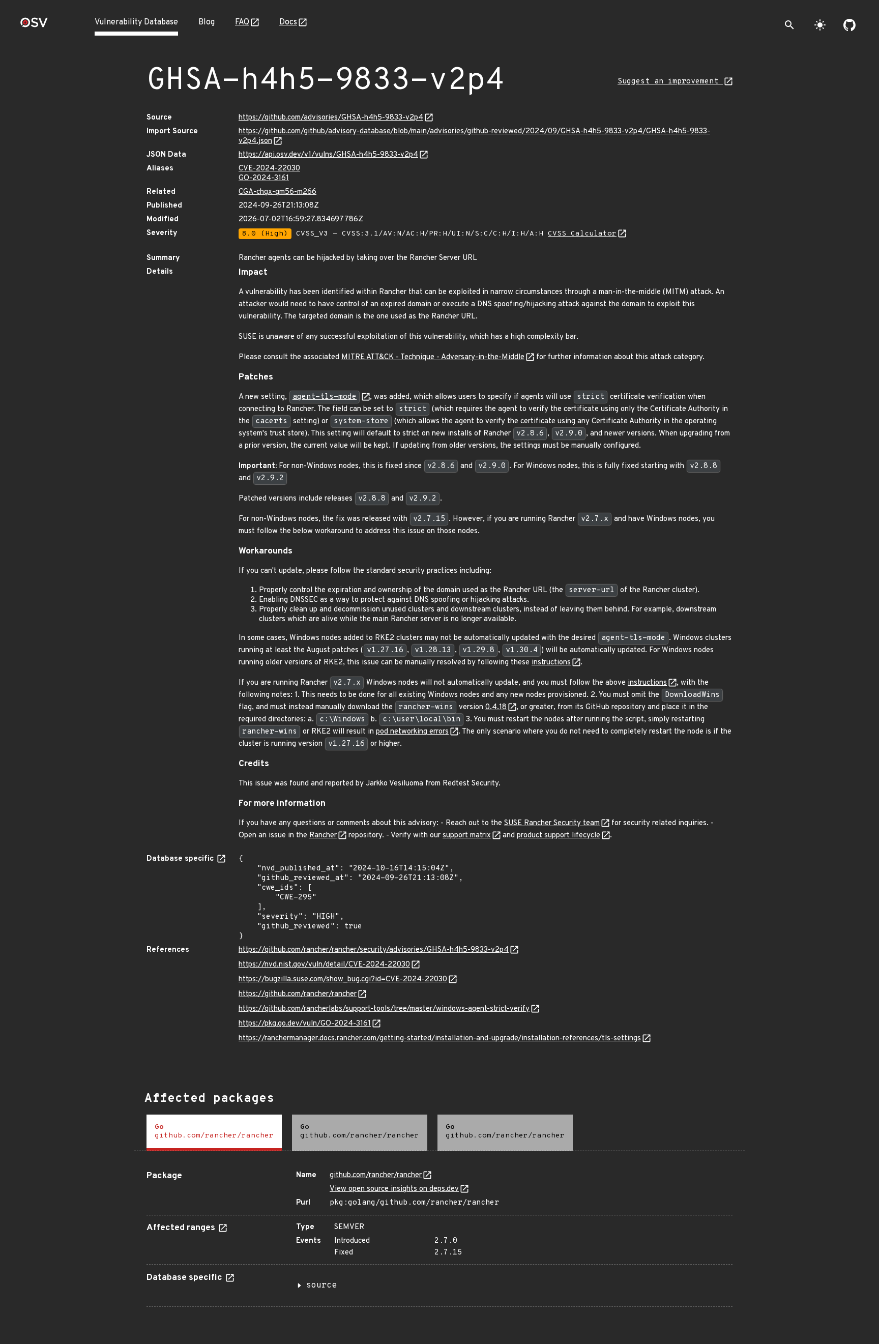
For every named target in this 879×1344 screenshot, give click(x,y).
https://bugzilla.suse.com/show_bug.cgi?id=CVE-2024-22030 (343, 979)
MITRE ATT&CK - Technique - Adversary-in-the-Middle (432, 357)
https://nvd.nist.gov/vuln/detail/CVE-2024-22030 (324, 965)
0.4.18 (496, 707)
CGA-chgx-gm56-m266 (277, 192)
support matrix (467, 835)
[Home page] (34, 25)
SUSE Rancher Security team (552, 823)
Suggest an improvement (670, 81)
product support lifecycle (558, 835)
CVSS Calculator (582, 233)
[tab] (214, 1133)
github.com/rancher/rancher (376, 1175)
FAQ (242, 22)
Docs (288, 22)
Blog (206, 22)
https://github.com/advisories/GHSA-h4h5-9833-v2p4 (331, 118)
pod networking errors (412, 732)
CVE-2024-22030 (269, 168)
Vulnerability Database (136, 22)
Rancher (323, 835)
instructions (551, 662)
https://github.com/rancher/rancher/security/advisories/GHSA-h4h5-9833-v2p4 (374, 950)
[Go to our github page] (849, 25)
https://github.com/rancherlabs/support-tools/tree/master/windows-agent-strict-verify (384, 1009)
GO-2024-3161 (264, 178)
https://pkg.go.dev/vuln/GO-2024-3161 (305, 1024)
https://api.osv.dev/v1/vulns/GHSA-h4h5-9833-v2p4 (328, 155)
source (321, 1285)
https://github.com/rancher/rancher (298, 994)
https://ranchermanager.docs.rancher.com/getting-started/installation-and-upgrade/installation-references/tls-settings (440, 1038)
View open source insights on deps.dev (394, 1189)
